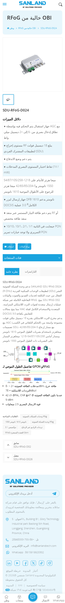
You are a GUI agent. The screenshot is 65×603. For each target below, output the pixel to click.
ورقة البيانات (24, 246)
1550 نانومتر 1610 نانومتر (15, 421)
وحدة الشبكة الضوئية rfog (43, 421)
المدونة (27, 570)
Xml (20, 585)
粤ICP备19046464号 (44, 589)
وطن (12, 28)
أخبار (35, 570)
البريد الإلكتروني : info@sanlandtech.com (34, 545)
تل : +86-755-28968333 (25, 539)
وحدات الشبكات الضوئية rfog (35, 416)
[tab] (12, 271)
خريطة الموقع (13, 570)
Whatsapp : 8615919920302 (28, 552)
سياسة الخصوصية (36, 585)
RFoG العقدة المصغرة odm (17, 432)
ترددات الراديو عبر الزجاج (32, 427)
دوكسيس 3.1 (10, 427)
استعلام (11, 246)
